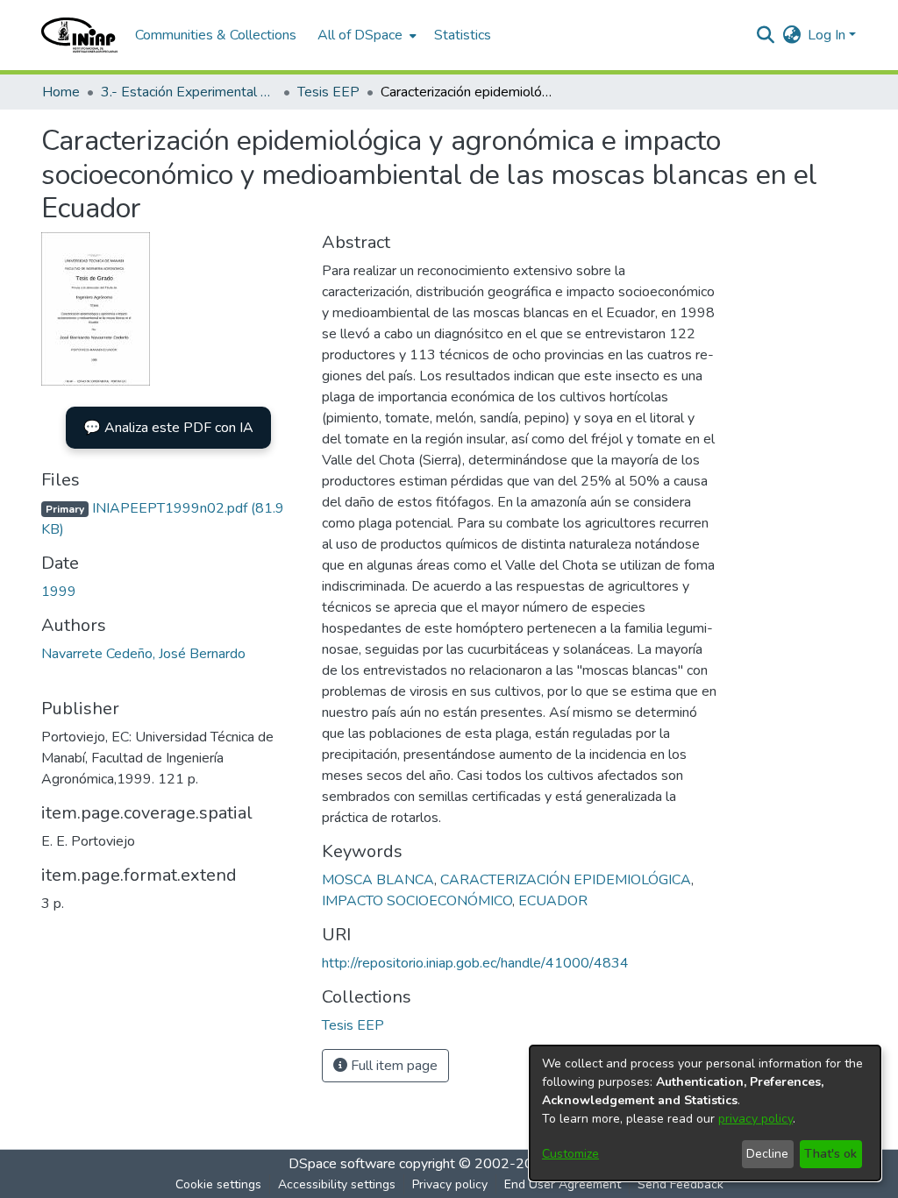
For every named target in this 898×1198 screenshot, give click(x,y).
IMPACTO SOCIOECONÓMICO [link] (417, 901)
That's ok (830, 1153)
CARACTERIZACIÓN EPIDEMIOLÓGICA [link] (565, 880)
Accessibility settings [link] (337, 1184)
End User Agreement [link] (562, 1184)
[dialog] (705, 1113)
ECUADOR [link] (553, 901)
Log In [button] (828, 35)
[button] (79, 35)
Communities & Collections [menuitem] (215, 35)
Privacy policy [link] (450, 1184)
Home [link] (61, 92)
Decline (767, 1153)
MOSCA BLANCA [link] (378, 880)
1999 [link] (58, 591)
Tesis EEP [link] (328, 92)
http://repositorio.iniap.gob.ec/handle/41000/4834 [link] (475, 963)
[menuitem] (365, 35)
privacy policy (755, 1118)
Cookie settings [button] (218, 1184)
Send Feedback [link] (680, 1184)
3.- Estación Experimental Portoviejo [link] (188, 92)
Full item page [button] (392, 1065)
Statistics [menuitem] (462, 35)
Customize (570, 1153)
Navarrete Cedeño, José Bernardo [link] (143, 653)
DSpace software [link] (342, 1163)
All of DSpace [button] (360, 35)
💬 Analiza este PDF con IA (168, 427)
